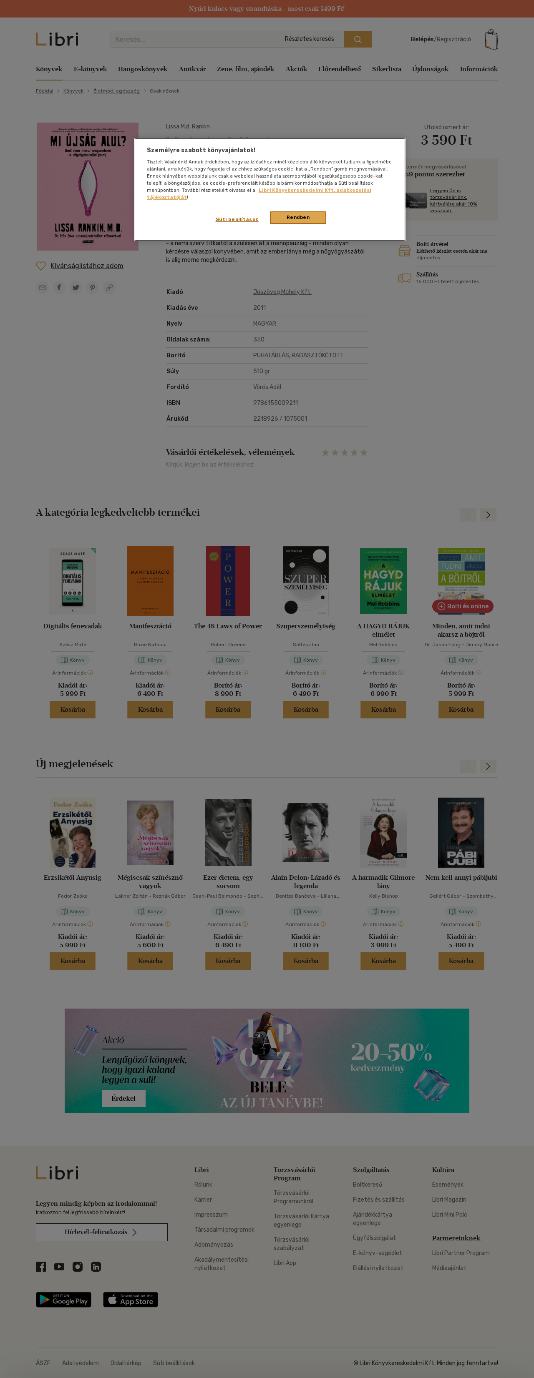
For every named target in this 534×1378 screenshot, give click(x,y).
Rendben (298, 217)
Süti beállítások (237, 219)
